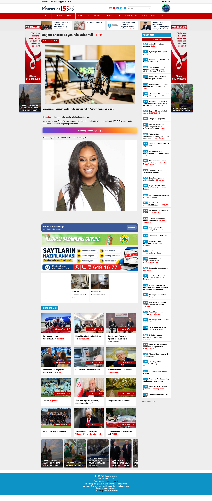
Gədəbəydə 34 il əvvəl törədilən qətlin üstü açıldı (154, 328)
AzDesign (100, 491)
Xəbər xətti (53, 2)
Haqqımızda (62, 2)
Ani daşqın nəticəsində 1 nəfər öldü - (155, 212)
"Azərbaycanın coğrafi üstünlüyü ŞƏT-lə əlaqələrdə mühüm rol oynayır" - (154, 69)
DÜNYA (80, 16)
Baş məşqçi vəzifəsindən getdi (155, 395)
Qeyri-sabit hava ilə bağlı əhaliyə (155, 112)
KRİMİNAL (70, 16)
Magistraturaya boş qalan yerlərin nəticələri (155, 252)
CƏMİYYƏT (109, 16)
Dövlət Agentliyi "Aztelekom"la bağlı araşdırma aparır (154, 363)
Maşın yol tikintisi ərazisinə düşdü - (154, 229)
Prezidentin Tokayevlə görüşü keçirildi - (154, 278)
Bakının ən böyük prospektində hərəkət (152, 260)
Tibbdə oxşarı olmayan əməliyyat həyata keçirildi (155, 78)
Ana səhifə (44, 2)
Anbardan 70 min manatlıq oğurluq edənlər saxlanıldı (156, 380)
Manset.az (47, 117)
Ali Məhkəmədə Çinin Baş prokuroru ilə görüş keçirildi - (155, 86)
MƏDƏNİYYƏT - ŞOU (131, 16)
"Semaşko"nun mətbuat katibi (155, 296)
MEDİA (153, 16)
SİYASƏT (46, 16)
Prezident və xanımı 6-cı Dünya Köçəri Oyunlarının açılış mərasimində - (155, 103)
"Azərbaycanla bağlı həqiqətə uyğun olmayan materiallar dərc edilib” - (155, 126)
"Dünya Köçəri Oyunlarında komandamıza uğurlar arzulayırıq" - (156, 136)
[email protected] (112, 481)
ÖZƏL (88, 16)
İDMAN (119, 16)
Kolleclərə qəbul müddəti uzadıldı (155, 372)
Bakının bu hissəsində (155, 269)
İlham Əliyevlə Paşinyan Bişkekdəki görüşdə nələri (155, 346)
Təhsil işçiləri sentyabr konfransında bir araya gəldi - (154, 304)
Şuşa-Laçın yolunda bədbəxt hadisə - (153, 179)
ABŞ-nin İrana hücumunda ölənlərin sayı (156, 60)
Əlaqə (69, 2)
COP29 (162, 16)
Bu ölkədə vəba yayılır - (156, 196)
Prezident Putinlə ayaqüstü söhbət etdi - (155, 204)
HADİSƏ (144, 16)
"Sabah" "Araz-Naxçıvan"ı (156, 145)
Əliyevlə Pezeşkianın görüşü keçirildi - (154, 220)
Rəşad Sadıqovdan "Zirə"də (153, 313)
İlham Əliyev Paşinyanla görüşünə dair (155, 388)
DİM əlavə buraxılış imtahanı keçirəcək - (153, 337)
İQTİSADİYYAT (58, 16)
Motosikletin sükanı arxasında (153, 45)
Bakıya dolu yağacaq (154, 119)
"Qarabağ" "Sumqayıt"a (155, 53)
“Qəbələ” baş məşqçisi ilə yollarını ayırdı (156, 355)
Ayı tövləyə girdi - (156, 321)
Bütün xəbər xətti (148, 401)
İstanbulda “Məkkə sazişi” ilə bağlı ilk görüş (156, 95)
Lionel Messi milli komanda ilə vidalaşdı (152, 171)
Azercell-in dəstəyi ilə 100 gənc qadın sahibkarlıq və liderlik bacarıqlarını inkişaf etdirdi (155, 287)
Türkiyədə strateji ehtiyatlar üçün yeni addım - (156, 153)
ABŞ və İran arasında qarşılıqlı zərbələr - (155, 187)
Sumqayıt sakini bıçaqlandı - (152, 243)
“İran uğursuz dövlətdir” (155, 235)
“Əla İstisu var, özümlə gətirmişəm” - (156, 162)
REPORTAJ (97, 16)
